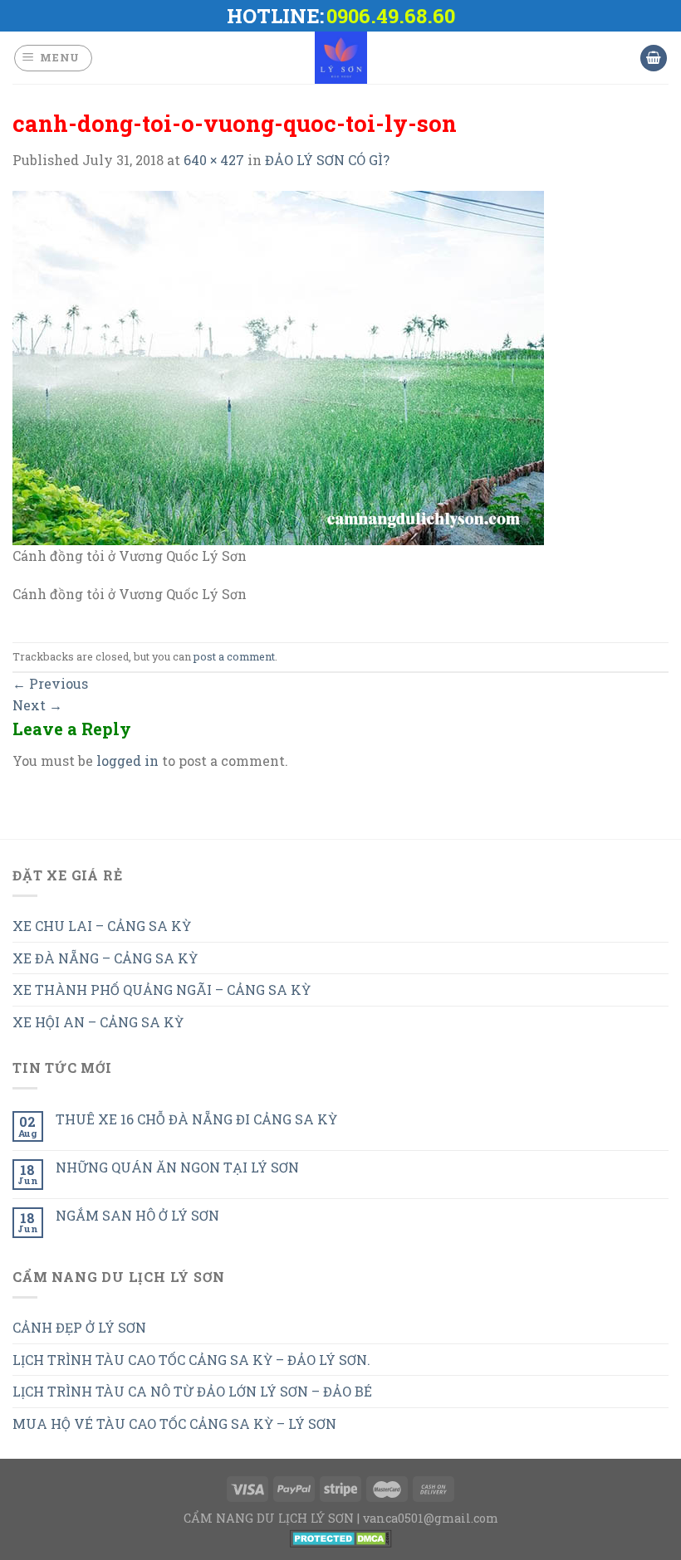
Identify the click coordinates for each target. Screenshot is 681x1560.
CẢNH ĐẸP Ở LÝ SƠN (79, 1327)
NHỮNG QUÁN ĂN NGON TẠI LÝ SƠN (177, 1167)
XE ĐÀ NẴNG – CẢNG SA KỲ (105, 958)
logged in (127, 760)
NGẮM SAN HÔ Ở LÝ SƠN (137, 1215)
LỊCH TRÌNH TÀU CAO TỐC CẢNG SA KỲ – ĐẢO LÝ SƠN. (191, 1359)
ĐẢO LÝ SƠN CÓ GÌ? (327, 159)
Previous (50, 683)
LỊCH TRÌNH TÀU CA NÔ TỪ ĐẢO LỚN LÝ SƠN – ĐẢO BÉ (192, 1391)
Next (37, 705)
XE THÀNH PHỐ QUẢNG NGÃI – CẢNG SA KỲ (161, 989)
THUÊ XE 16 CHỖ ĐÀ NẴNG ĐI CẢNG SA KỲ (196, 1119)
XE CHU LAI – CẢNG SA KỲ (101, 925)
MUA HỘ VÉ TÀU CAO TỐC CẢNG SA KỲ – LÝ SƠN (174, 1423)
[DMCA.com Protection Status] (341, 1537)
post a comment (234, 656)
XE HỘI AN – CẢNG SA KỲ (98, 1022)
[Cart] (653, 58)
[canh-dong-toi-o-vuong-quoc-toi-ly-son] (278, 366)
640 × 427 (214, 159)
